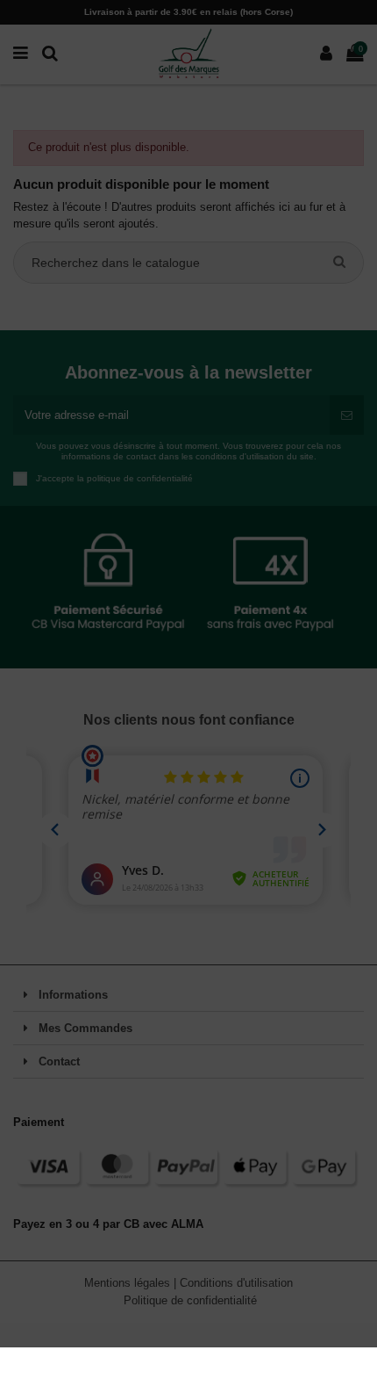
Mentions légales (129, 1282)
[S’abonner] (347, 415)
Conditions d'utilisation (236, 1282)
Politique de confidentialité (190, 1300)
